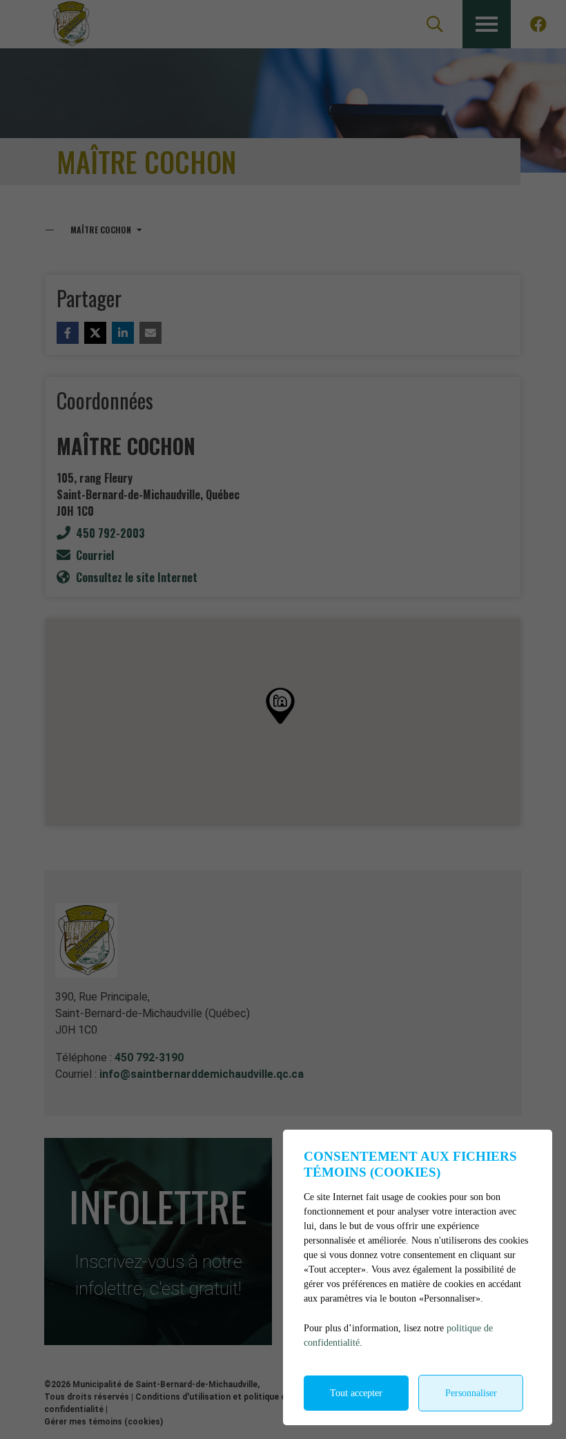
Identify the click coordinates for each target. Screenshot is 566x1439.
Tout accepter (356, 1393)
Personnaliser (471, 1393)
